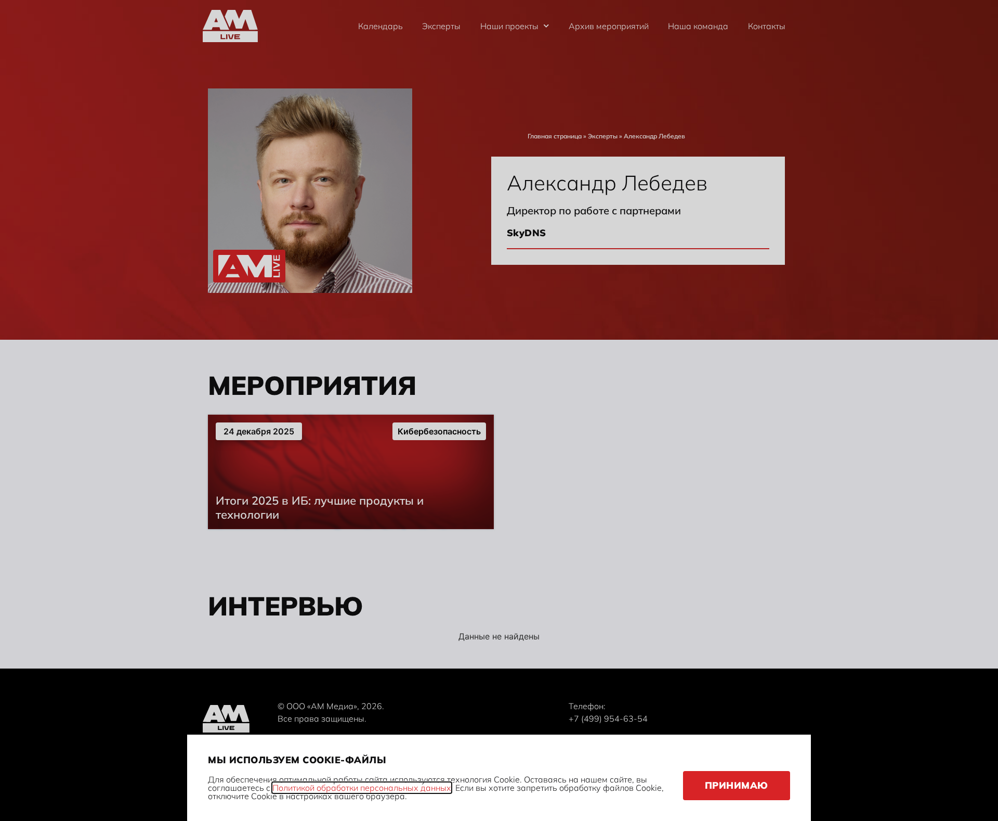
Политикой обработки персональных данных (361, 787)
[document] (499, 410)
